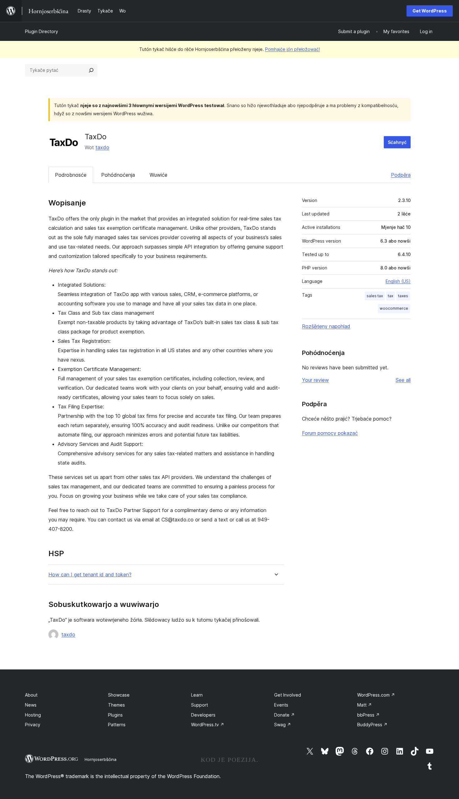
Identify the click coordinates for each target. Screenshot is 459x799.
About (31, 695)
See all (403, 380)
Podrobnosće (70, 175)
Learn (197, 695)
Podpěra (401, 175)
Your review (315, 380)
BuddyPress (372, 724)
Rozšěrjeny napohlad (326, 326)
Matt (364, 705)
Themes (116, 705)
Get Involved (287, 695)
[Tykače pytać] (91, 70)
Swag (282, 724)
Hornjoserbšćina (100, 759)
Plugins (115, 715)
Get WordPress (429, 10)
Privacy (32, 724)
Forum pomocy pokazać (330, 433)
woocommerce (394, 308)
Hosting (33, 715)
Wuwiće (158, 175)
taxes (403, 295)
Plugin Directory (41, 31)
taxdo (102, 147)
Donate (284, 715)
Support (199, 705)
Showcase (119, 695)
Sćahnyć (397, 142)
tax (390, 295)
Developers (203, 715)
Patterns (117, 724)
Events (281, 705)
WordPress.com (376, 695)
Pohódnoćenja (118, 175)
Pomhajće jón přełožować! (292, 49)
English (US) (398, 281)
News (31, 705)
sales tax (375, 295)
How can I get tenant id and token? (89, 575)
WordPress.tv (207, 724)
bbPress (368, 715)
